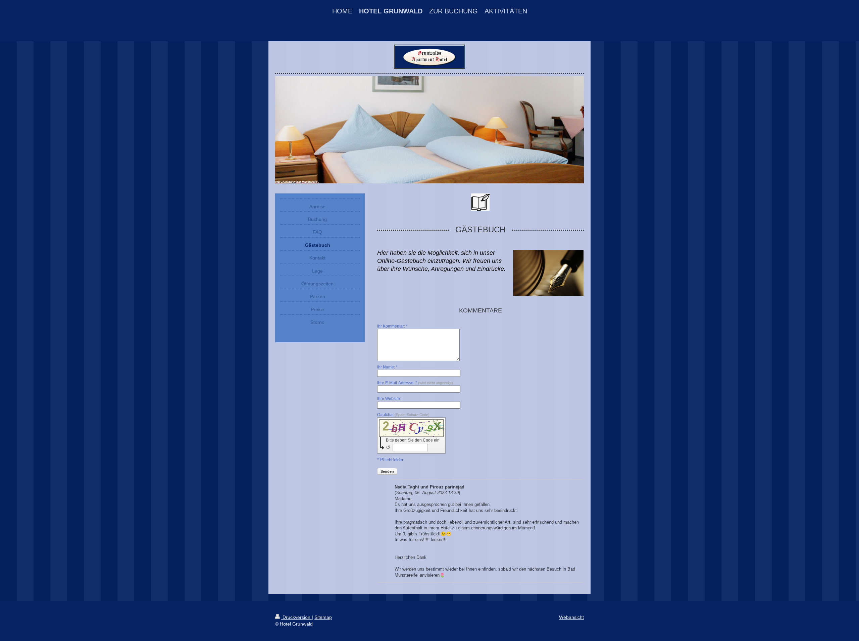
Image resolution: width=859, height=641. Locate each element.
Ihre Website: (389, 398)
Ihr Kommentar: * (392, 326)
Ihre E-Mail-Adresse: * (415, 383)
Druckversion (296, 617)
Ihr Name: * (387, 367)
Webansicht (571, 617)
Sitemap (323, 617)
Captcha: (403, 414)
